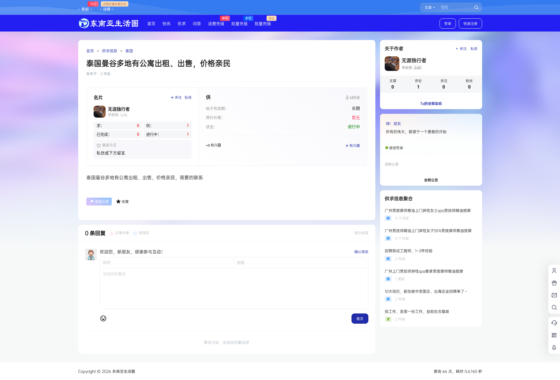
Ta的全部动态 (431, 103)
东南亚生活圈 (123, 371)
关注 (178, 97)
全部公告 (431, 179)
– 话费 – (107, 6)
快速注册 (470, 23)
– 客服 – (85, 6)
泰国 (129, 50)
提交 (359, 318)
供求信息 (109, 50)
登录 (447, 23)
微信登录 (396, 147)
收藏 (125, 201)
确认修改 (361, 251)
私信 (188, 97)
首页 (90, 50)
